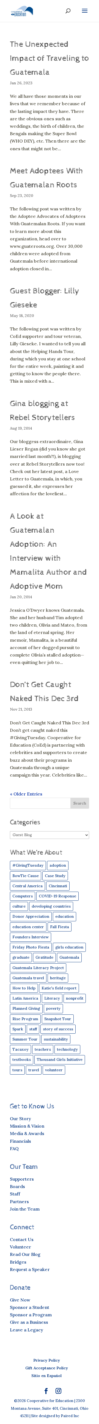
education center (28, 926)
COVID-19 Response (57, 896)
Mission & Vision (27, 1126)
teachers (43, 1049)
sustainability (56, 1039)
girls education (69, 947)
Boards (17, 1186)
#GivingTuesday (27, 865)
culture (19, 906)
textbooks (21, 1059)
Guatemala (69, 957)
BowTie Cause (25, 875)
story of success (58, 1029)
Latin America (25, 998)
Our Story (20, 1118)
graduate (20, 957)
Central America (27, 885)
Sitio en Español (46, 1375)
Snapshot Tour (57, 1018)
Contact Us (22, 1239)
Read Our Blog (25, 1254)
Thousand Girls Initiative (59, 1059)
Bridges (18, 1262)
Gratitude (44, 957)
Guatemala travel (28, 977)
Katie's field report (59, 988)
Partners (19, 1201)
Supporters (22, 1179)
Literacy (52, 998)
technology (67, 1049)
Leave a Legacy (26, 1330)
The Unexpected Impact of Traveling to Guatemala (49, 58)
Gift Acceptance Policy (46, 1367)
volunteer (54, 1069)
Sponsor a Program (31, 1314)
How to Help (23, 988)
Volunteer (20, 1247)
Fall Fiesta (59, 926)
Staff (15, 1194)
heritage (58, 977)
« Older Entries (26, 794)
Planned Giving (26, 1008)
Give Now (20, 1300)
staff (33, 1029)
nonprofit (74, 998)
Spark (17, 1029)
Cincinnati (58, 885)
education (64, 916)
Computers (22, 896)
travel (33, 1069)
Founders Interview (30, 936)
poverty (53, 1008)
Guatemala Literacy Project (38, 967)
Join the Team (25, 1209)
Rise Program (25, 1018)
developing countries (51, 906)
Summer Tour (25, 1039)
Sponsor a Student (29, 1307)
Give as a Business (29, 1322)
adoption (58, 865)
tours (17, 1069)
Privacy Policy (46, 1360)
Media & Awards (27, 1133)
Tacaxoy (20, 1049)
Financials (20, 1141)
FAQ (14, 1148)
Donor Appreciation (30, 916)
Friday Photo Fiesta (30, 947)
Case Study (55, 875)
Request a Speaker (30, 1269)
